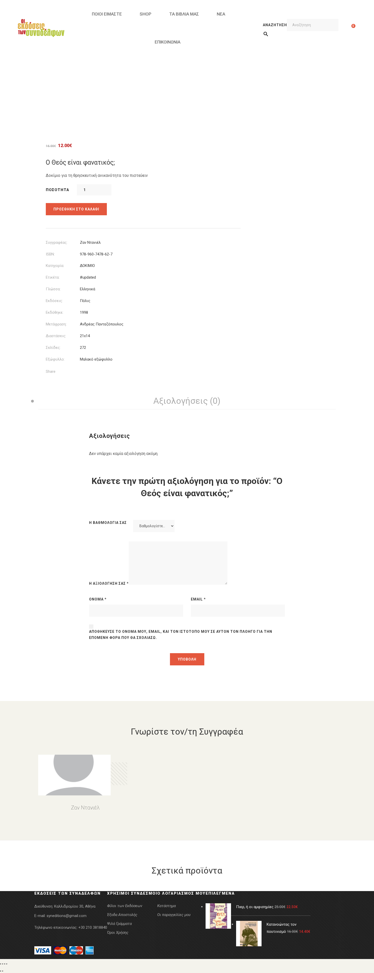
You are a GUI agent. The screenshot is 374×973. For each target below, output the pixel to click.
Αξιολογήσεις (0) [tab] (187, 401)
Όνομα (98, 599)
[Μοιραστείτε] (4, 963)
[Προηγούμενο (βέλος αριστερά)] (0, 970)
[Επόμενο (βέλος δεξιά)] (2, 970)
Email (198, 599)
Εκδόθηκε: (54, 312)
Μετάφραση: (56, 324)
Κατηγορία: (55, 265)
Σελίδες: (53, 347)
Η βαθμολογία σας (108, 523)
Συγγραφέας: (56, 242)
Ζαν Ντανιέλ (90, 242)
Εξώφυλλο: (55, 359)
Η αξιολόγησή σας (109, 583)
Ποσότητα (57, 190)
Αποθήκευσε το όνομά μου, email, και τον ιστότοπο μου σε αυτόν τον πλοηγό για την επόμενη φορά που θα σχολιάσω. (180, 634)
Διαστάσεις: (56, 336)
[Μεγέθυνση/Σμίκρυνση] (0, 963)
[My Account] (345, 28)
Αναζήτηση (275, 25)
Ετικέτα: (53, 277)
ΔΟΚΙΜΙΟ (87, 265)
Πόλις (85, 300)
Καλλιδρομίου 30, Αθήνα (74, 906)
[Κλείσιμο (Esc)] (6, 963)
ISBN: (50, 254)
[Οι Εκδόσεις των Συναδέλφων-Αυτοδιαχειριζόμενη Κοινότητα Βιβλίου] (41, 28)
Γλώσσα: (53, 289)
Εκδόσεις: (54, 300)
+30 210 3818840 (92, 927)
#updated (88, 277)
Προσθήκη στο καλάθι (76, 209)
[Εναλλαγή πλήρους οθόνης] (2, 963)
